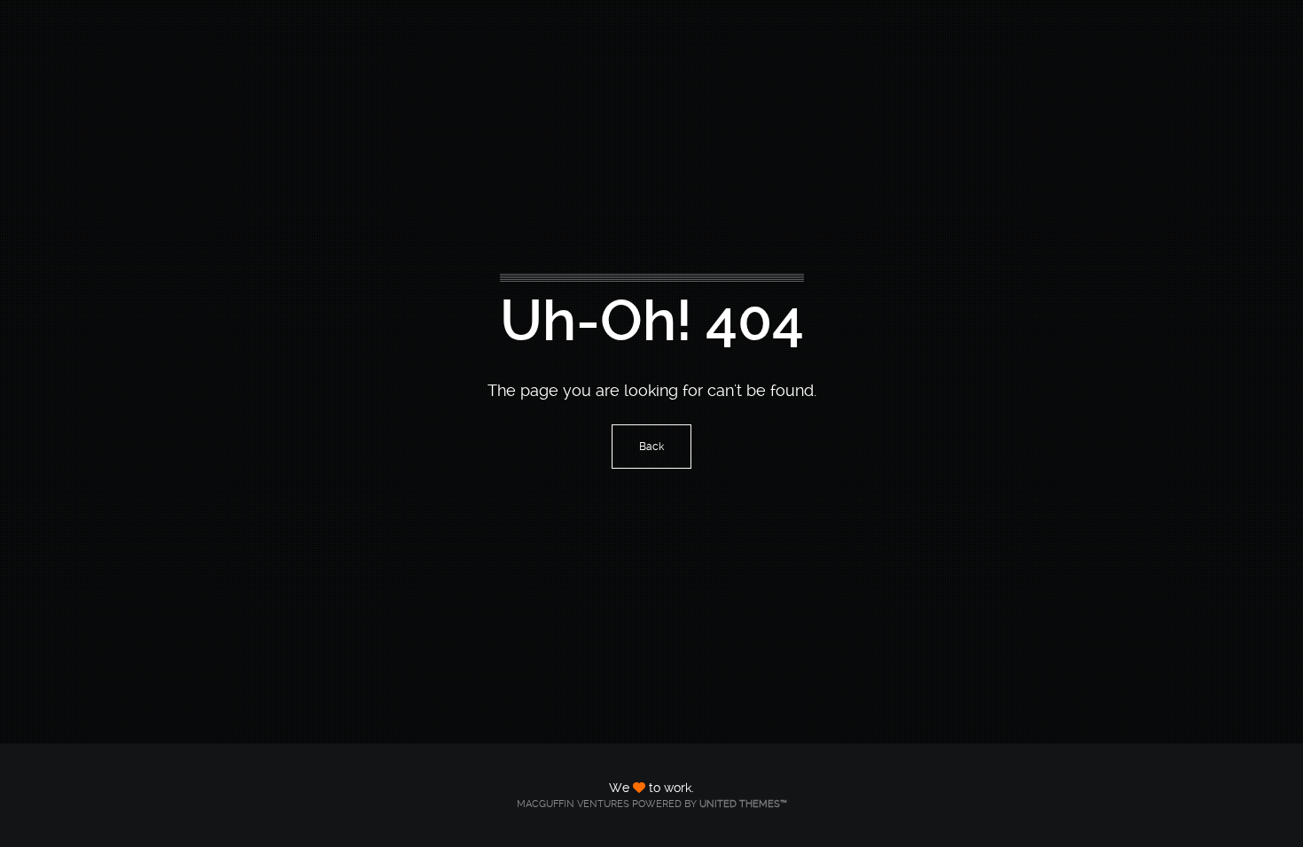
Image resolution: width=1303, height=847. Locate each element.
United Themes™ (743, 804)
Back (651, 446)
